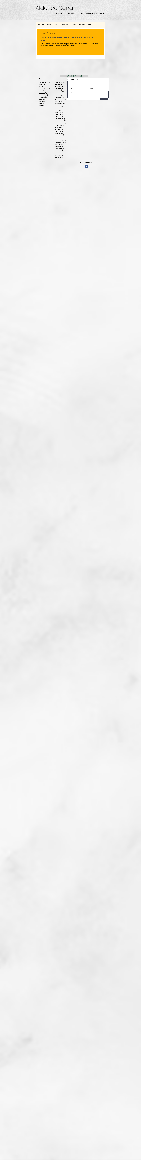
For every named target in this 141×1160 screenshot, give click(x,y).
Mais (89, 24)
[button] (102, 25)
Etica (55, 24)
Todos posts (40, 24)
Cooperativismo (64, 24)
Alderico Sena (55, 8)
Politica (49, 24)
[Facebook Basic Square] (86, 166)
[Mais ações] (100, 33)
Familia (74, 24)
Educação (82, 24)
